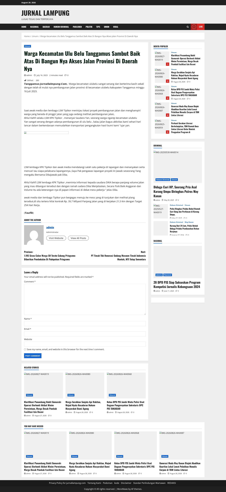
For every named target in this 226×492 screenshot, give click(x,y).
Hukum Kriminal (61, 26)
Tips (98, 26)
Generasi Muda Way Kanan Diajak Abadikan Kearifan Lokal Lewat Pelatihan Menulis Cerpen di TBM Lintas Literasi (162, 109)
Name (28, 318)
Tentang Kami (94, 483)
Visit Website (56, 238)
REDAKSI (171, 483)
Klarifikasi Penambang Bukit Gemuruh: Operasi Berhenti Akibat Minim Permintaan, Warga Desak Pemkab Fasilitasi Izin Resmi (42, 407)
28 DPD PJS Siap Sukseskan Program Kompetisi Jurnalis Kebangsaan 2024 (177, 284)
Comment (30, 281)
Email (27, 329)
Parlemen (77, 26)
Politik (89, 26)
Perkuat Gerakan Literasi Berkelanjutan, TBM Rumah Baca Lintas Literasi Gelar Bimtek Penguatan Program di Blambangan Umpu (162, 126)
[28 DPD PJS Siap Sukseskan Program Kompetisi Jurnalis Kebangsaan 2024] (178, 262)
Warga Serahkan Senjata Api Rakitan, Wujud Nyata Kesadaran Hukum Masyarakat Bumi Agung (83, 405)
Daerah (46, 26)
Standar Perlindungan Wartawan (149, 483)
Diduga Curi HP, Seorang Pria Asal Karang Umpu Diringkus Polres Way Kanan (176, 191)
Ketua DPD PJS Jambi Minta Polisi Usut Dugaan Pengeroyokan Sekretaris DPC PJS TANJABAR (125, 405)
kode (116, 483)
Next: (118, 255)
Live (201, 26)
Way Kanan (189, 222)
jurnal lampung (45, 12)
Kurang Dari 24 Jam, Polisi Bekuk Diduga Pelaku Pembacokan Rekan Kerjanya (161, 228)
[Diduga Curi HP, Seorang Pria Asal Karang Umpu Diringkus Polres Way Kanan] (178, 167)
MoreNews (122, 489)
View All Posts (78, 238)
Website (28, 339)
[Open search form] (188, 26)
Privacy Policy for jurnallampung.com (67, 483)
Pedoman (107, 483)
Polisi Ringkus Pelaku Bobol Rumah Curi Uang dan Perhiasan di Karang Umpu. (161, 211)
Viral (115, 26)
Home (23, 26)
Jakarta (159, 275)
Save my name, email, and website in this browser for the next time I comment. (65, 349)
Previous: (49, 255)
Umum (106, 26)
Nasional (34, 26)
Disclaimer (126, 483)
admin (29, 75)
